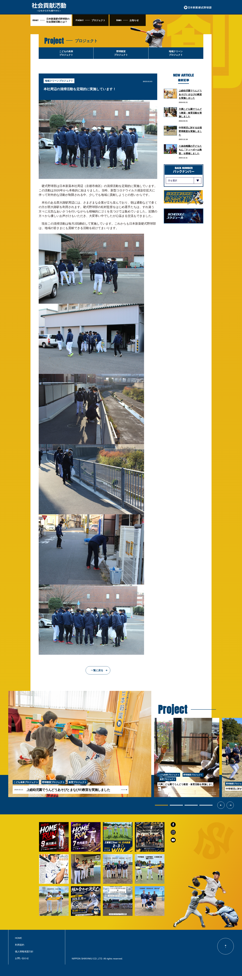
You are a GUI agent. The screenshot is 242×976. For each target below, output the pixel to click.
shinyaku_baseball (53, 825)
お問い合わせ (22, 958)
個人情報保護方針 (24, 951)
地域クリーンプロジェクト (59, 80)
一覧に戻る (97, 670)
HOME (18, 938)
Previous (224, 805)
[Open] (54, 837)
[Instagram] (65, 848)
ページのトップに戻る (225, 946)
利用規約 (19, 944)
